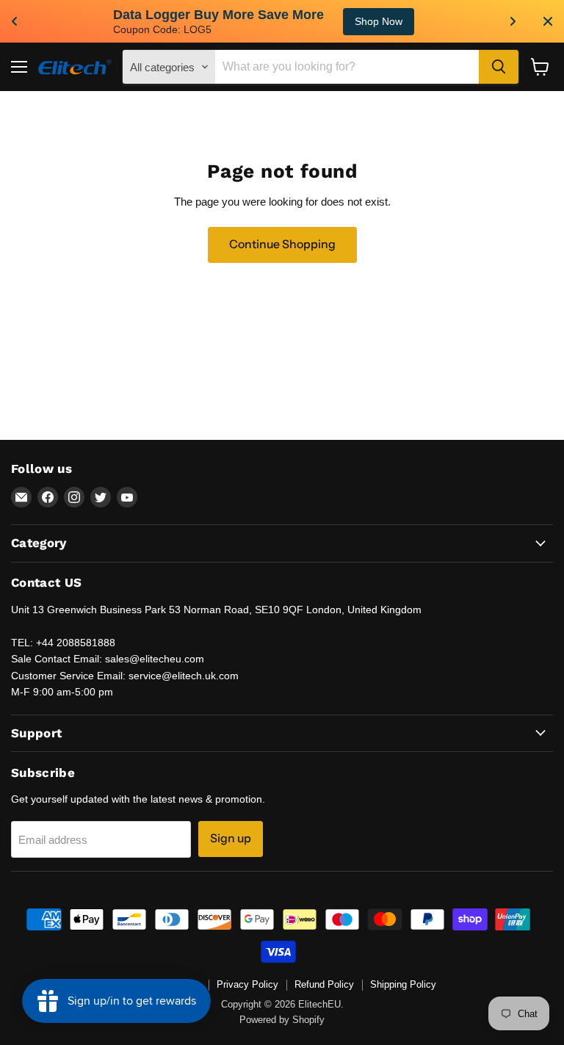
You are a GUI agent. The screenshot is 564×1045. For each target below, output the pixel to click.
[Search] (498, 67)
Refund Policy (324, 984)
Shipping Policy (403, 984)
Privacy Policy (247, 984)
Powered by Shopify (282, 1019)
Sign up (230, 838)
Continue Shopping (282, 244)
